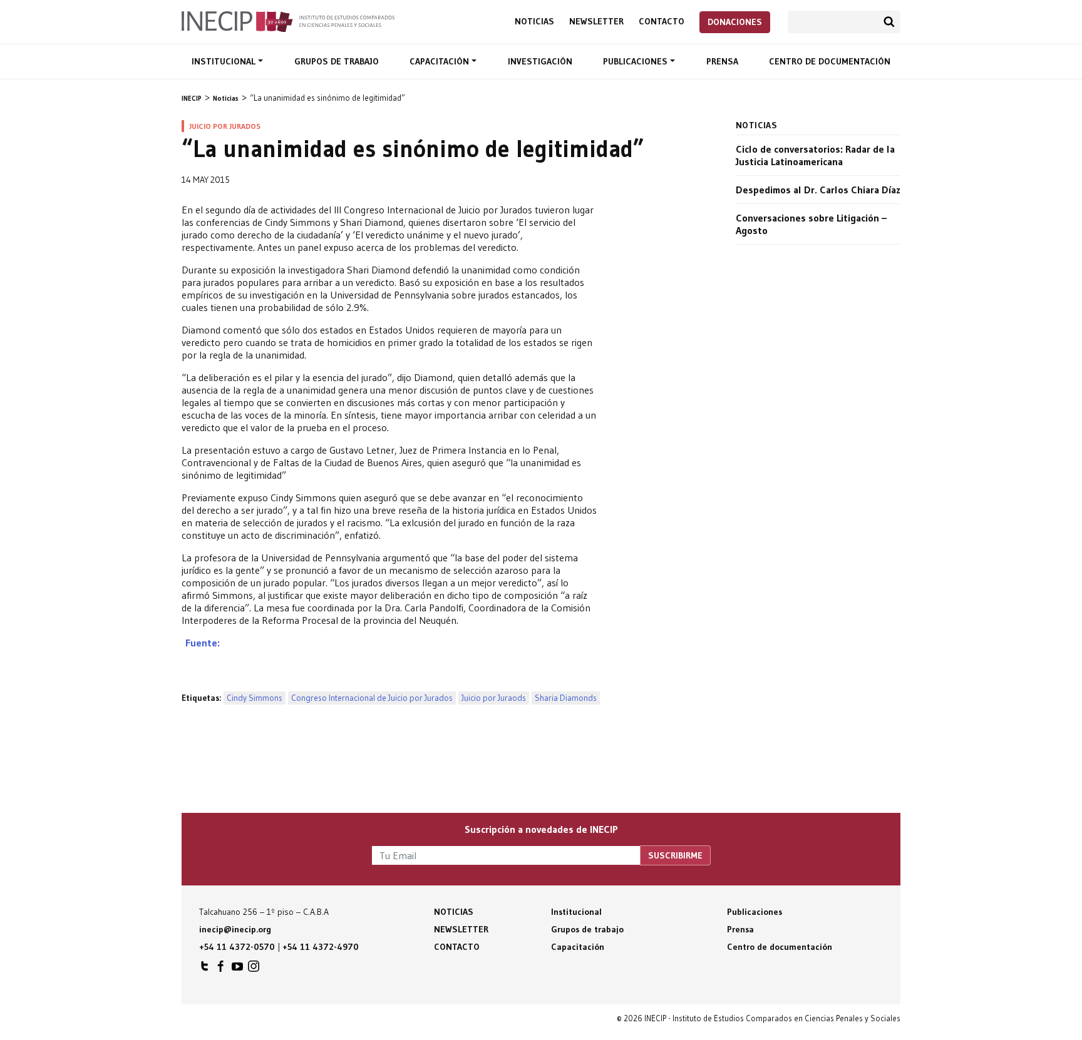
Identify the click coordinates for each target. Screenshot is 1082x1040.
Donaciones (735, 22)
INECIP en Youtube (237, 969)
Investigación (540, 61)
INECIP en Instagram (253, 969)
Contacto (661, 21)
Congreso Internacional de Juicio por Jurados (372, 698)
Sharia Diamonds (566, 698)
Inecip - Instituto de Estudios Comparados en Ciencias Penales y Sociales (288, 20)
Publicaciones (636, 61)
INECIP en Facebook (221, 969)
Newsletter (596, 21)
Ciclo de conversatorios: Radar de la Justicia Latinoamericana (815, 155)
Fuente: (201, 642)
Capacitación (440, 61)
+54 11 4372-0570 (237, 946)
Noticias (534, 21)
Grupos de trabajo (336, 61)
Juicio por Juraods (493, 698)
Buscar (889, 22)
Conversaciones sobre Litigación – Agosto (811, 224)
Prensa (722, 61)
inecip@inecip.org (235, 929)
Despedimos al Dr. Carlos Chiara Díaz (818, 189)
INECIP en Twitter (204, 969)
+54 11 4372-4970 (320, 946)
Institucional (225, 61)
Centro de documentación (829, 61)
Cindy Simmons (254, 698)
